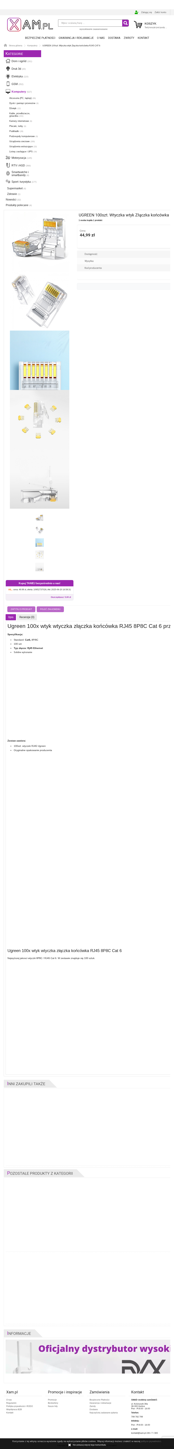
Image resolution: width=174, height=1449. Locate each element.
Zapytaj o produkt (21, 609)
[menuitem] (40, 38)
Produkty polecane (19, 205)
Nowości (13, 199)
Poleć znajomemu (50, 609)
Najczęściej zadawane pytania (104, 1413)
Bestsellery (53, 1403)
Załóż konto (160, 12)
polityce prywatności (151, 1441)
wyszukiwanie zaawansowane (94, 29)
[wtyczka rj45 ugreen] (39, 241)
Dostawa (114, 38)
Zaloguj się (146, 12)
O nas (101, 38)
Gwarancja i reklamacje (76, 38)
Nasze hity (53, 1406)
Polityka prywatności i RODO (19, 1406)
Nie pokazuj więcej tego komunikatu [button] (89, 1445)
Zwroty (129, 38)
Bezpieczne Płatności (40, 38)
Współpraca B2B (14, 1409)
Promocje (52, 1400)
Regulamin (11, 1403)
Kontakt (143, 38)
